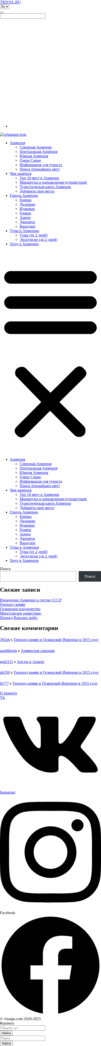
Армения (17, 143)
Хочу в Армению (24, 244)
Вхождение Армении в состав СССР (31, 600)
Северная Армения (35, 147)
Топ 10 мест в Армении (39, 178)
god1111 (6, 662)
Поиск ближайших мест (40, 169)
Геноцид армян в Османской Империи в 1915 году (56, 640)
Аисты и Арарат (30, 662)
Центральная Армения (38, 151)
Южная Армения (34, 156)
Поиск (5, 569)
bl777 (4, 683)
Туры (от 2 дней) (34, 235)
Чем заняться (20, 173)
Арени (25, 217)
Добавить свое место (37, 191)
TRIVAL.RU (10, 2)
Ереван (26, 200)
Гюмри (25, 213)
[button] (50, 351)
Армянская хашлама (38, 651)
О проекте (8, 693)
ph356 (5, 672)
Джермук (27, 222)
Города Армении (24, 195)
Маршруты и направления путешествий (53, 182)
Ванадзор (27, 226)
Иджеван (27, 209)
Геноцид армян (12, 604)
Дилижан (27, 204)
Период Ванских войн (19, 618)
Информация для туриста (41, 165)
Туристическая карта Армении (45, 187)
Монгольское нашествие (21, 613)
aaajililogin (8, 651)
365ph (5, 640)
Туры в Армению (24, 231)
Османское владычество (20, 609)
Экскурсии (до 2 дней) (38, 239)
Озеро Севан (30, 160)
